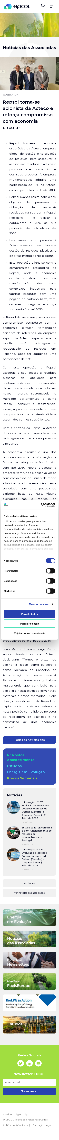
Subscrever (29, 1091)
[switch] (50, 570)
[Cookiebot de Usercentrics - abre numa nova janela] (41, 505)
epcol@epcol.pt (19, 1114)
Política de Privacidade (16, 1125)
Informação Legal (41, 1125)
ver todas (29, 883)
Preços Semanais (22, 778)
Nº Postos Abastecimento (21, 757)
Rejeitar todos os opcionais (29, 633)
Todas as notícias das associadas (29, 741)
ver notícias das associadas (29, 892)
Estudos (14, 766)
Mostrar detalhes (39, 604)
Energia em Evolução (26, 772)
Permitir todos (29, 614)
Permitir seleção (29, 623)
